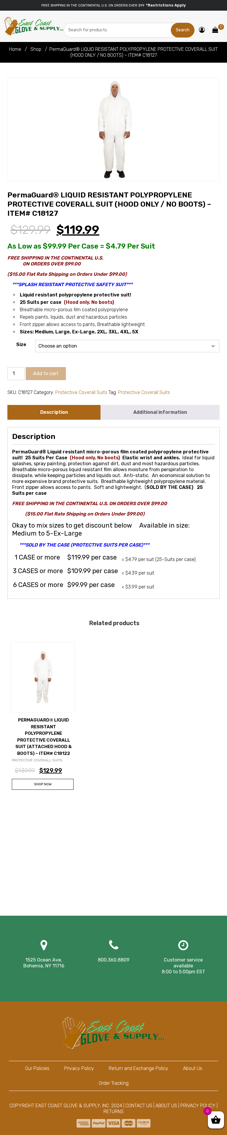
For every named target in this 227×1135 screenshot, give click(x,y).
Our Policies (37, 1068)
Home (15, 49)
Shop (35, 49)
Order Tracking (114, 1083)
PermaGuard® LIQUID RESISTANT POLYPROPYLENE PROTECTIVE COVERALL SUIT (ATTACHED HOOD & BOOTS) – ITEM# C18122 (43, 736)
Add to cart (46, 373)
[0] (215, 30)
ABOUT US (166, 1105)
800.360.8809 (113, 960)
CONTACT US (138, 1105)
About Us (192, 1068)
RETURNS (113, 1111)
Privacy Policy (79, 1068)
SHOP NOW (43, 784)
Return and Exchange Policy (138, 1068)
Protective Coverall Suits (81, 392)
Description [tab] (54, 412)
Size (21, 344)
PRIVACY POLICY (197, 1105)
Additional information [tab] (160, 412)
